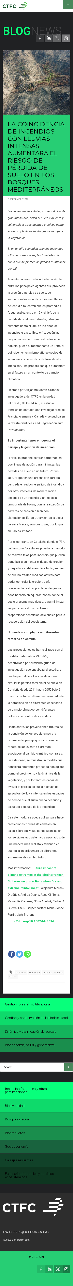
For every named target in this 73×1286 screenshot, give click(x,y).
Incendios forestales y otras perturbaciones (26, 1090)
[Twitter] (19, 954)
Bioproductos (15, 1133)
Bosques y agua (17, 1119)
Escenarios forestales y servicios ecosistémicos (29, 1175)
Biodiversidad (15, 1106)
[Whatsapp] (27, 954)
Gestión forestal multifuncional (27, 1004)
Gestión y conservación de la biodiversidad (36, 1018)
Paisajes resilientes (19, 1160)
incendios (34, 972)
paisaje (58, 972)
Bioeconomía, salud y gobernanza (30, 1045)
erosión (21, 972)
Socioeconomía (16, 1146)
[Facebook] (11, 954)
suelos (13, 976)
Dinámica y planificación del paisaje (30, 1031)
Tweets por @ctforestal (16, 1239)
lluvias (47, 972)
